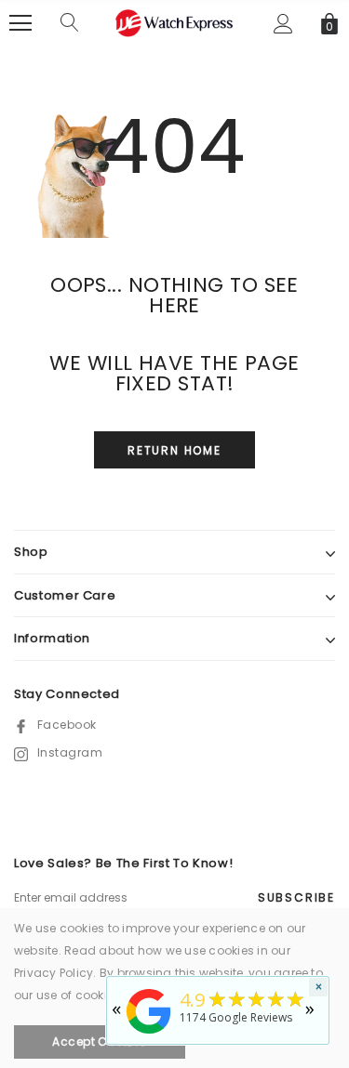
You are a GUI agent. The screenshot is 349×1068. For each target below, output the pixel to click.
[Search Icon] (69, 23)
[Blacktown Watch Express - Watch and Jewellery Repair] (149, 1035)
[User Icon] (283, 23)
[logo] (174, 22)
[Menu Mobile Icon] (20, 23)
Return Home (174, 450)
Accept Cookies (99, 1041)
